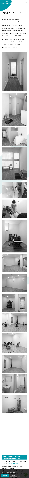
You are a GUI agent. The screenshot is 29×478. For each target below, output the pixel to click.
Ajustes (13, 475)
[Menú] (26, 2)
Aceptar (5, 475)
